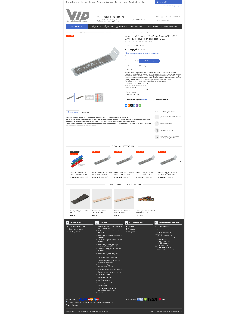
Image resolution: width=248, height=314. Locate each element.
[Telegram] (134, 105)
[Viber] (137, 105)
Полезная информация (105, 2)
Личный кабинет (134, 2)
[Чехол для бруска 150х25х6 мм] (80, 199)
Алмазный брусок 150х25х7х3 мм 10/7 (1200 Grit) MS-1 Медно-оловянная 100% (124, 174)
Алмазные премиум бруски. (108, 258)
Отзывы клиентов (139, 26)
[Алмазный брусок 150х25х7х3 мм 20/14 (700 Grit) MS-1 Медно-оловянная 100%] (146, 161)
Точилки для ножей (105, 283)
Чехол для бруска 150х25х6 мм (79, 211)
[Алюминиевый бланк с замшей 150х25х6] (102, 199)
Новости (84, 2)
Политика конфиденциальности (98, 311)
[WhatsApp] (140, 105)
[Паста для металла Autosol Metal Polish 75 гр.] (146, 199)
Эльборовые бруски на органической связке (106, 265)
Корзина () (163, 2)
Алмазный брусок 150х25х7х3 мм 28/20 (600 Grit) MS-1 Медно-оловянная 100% (168, 174)
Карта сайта (84, 311)
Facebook (131, 229)
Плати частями (153, 26)
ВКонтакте (131, 226)
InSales (180, 311)
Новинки (98, 26)
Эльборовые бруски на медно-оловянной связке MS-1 (109, 261)
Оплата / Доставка (72, 2)
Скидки (110, 26)
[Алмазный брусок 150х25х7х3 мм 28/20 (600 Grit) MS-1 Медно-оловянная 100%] (168, 161)
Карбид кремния (104, 280)
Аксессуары (102, 286)
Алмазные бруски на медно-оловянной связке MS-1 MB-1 (108, 245)
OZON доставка (74, 232)
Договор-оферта (121, 2)
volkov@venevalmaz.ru (165, 232)
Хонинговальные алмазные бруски (110, 269)
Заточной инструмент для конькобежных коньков (107, 289)
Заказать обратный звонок (165, 229)
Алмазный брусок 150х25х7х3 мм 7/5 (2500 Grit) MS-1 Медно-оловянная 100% (102, 174)
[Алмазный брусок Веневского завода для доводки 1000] (70, 97)
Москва (144, 100)
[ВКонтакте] (126, 105)
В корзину (150, 61)
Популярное (123, 26)
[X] (131, 105)
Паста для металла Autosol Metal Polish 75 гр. (145, 211)
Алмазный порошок (105, 277)
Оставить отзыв (138, 45)
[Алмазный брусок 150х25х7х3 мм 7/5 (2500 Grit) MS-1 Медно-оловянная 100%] (102, 161)
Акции (100, 293)
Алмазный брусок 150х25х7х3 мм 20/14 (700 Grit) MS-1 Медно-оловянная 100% (146, 174)
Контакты (92, 2)
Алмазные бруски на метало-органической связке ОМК (108, 254)
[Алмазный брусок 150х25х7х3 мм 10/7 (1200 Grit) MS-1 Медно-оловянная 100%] (124, 161)
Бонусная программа (76, 229)
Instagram (131, 232)
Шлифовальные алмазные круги (109, 272)
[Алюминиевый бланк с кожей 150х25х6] (124, 199)
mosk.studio (159, 311)
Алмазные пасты (104, 275)
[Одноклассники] (129, 105)
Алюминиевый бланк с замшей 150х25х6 (100, 211)
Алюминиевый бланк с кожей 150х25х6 (122, 211)
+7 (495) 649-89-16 (110, 16)
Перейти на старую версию (172, 6)
